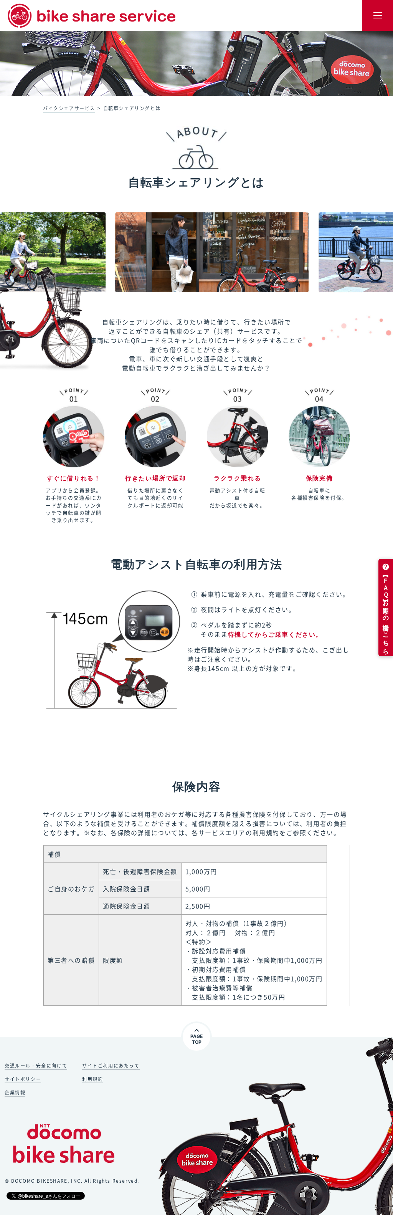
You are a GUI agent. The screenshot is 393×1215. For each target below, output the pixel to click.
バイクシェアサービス (69, 108)
